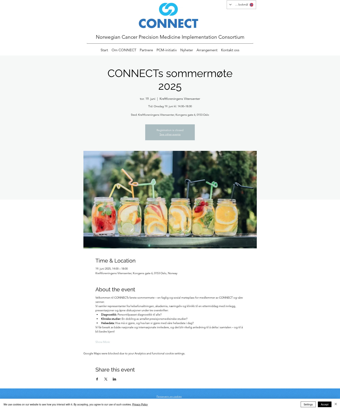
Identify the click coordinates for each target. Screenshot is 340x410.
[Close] (336, 404)
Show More (102, 342)
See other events (170, 134)
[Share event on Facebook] (97, 379)
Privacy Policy (140, 404)
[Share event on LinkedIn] (114, 379)
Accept (324, 404)
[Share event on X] (105, 379)
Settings (308, 404)
